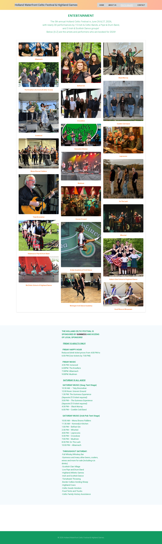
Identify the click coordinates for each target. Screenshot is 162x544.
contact (141, 5)
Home (101, 5)
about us (112, 5)
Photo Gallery (127, 5)
